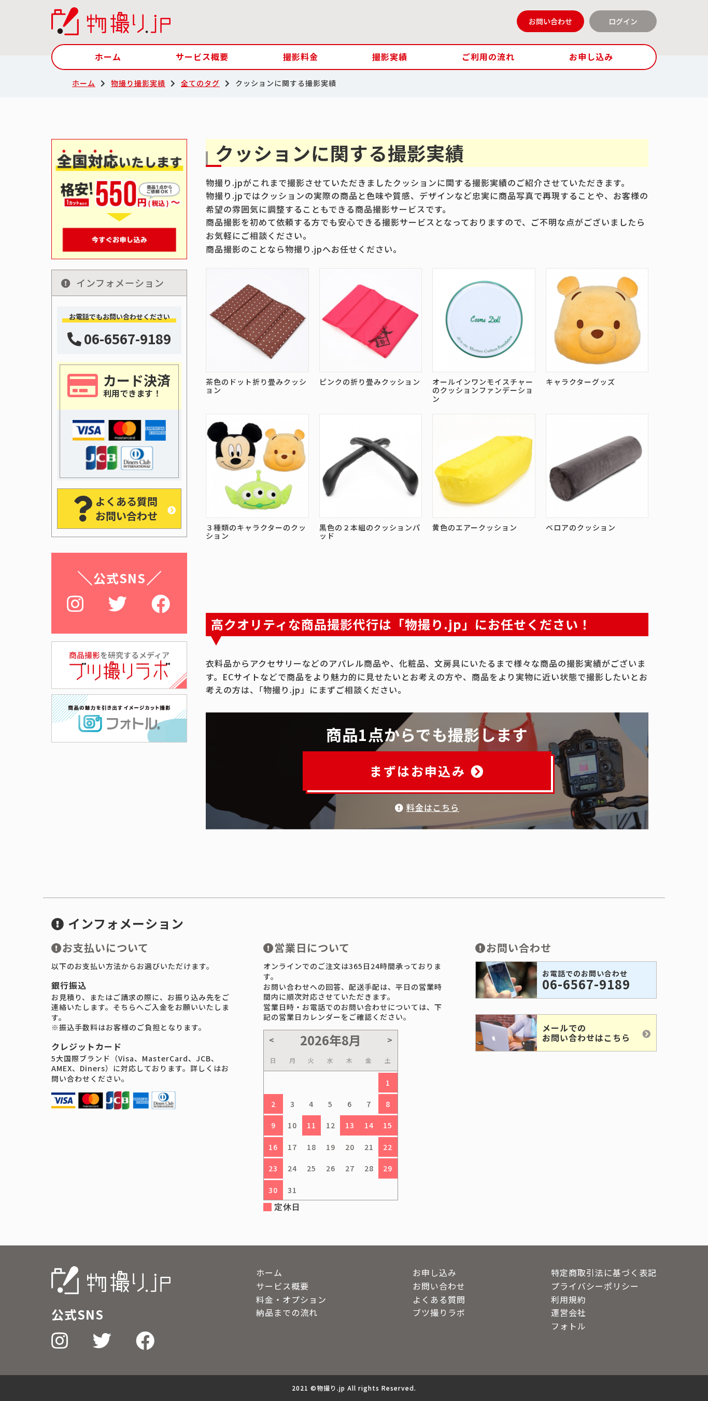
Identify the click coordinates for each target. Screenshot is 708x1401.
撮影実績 (389, 56)
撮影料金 (300, 56)
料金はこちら (432, 807)
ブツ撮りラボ (439, 1312)
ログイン (623, 21)
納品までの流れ (287, 1312)
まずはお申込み (417, 771)
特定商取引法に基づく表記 (604, 1272)
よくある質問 (439, 1299)
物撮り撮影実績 (138, 83)
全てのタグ (200, 83)
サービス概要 (202, 56)
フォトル (568, 1326)
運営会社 (568, 1312)
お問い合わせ (550, 21)
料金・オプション (291, 1299)
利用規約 (568, 1299)
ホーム (108, 56)
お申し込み (591, 56)
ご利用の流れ (488, 56)
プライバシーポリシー (595, 1286)
